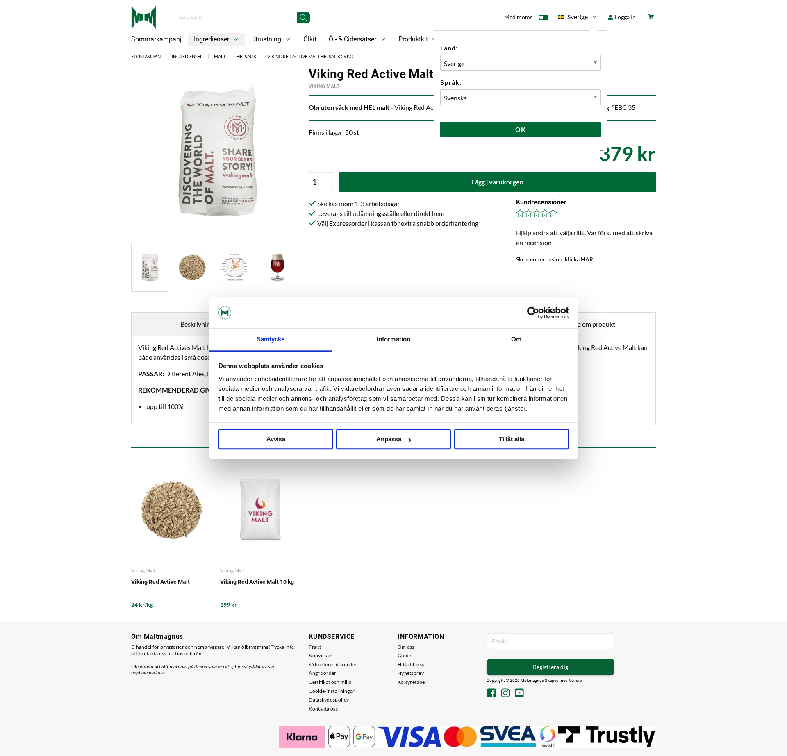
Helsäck (246, 56)
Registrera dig (550, 666)
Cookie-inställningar (332, 691)
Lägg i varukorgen (497, 182)
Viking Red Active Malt (160, 582)
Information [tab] (393, 339)
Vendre (575, 680)
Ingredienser (212, 39)
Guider (406, 655)
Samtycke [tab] (271, 339)
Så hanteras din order (333, 664)
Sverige (573, 18)
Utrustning (267, 39)
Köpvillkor (320, 655)
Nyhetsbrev (411, 673)
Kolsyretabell (413, 682)
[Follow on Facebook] (491, 694)
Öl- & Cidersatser (353, 39)
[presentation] (149, 267)
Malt (219, 56)
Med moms (518, 17)
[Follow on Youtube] (519, 694)
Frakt (315, 647)
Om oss (406, 647)
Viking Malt (324, 86)
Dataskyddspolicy (329, 700)
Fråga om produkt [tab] (590, 324)
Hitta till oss (411, 664)
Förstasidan (146, 56)
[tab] (150, 267)
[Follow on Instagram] (505, 694)
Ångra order (322, 673)
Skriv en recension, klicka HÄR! (555, 259)
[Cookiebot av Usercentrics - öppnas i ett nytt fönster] (533, 312)
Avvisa (275, 439)
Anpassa (388, 439)
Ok (520, 129)
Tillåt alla (511, 439)
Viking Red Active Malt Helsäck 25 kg (310, 56)
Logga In (625, 17)
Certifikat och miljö (330, 682)
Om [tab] (516, 339)
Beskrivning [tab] (197, 324)
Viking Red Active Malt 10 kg (257, 582)
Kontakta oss (323, 709)
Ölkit (309, 39)
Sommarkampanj (156, 39)
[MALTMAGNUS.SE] (143, 16)
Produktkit (414, 39)
